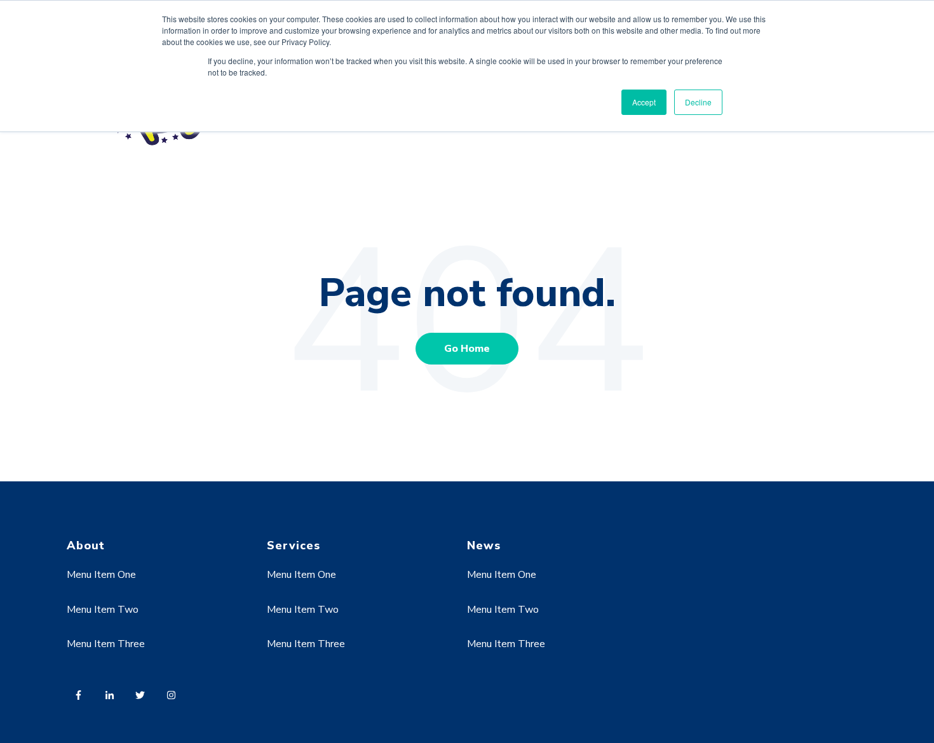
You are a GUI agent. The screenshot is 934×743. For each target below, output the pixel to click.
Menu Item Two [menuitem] (103, 610)
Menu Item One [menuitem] (101, 575)
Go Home (467, 349)
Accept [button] (644, 102)
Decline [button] (698, 102)
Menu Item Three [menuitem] (106, 644)
